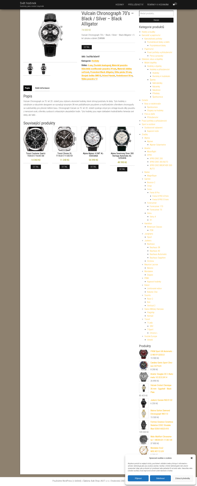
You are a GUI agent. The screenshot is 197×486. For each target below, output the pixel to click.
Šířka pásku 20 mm (123, 72)
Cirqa (149, 186)
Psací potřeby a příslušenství (159, 52)
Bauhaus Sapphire (158, 257)
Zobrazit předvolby (182, 478)
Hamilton (148, 223)
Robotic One (152, 292)
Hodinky (120, 4)
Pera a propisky (156, 56)
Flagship (150, 312)
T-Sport (150, 329)
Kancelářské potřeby (153, 38)
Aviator (147, 148)
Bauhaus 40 (155, 251)
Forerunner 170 (156, 206)
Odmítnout (160, 478)
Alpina (147, 138)
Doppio (150, 275)
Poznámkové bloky (158, 45)
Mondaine (148, 271)
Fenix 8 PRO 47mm (161, 196)
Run (148, 302)
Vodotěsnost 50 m (124, 75)
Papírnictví (148, 49)
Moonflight (151, 151)
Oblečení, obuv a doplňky (152, 59)
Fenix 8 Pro (154, 192)
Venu (149, 213)
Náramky (156, 86)
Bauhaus (151, 244)
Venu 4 (153, 216)
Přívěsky (156, 93)
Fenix (149, 189)
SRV (151, 326)
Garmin (147, 179)
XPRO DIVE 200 (156, 158)
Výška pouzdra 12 (89, 79)
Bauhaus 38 (155, 247)
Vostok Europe (150, 336)
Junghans (148, 234)
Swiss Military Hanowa (153, 309)
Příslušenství (135, 4)
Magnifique (152, 175)
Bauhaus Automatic (158, 254)
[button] (191, 458)
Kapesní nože (153, 131)
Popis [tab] (27, 88)
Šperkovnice (158, 97)
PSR (151, 230)
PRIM (146, 278)
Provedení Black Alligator (102, 72)
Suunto (147, 295)
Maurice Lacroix (151, 264)
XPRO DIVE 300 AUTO (159, 162)
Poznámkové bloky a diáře (158, 42)
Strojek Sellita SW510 (91, 75)
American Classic (154, 227)
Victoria (150, 261)
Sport (149, 237)
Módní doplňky (150, 62)
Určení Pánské (108, 75)
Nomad (150, 316)
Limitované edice (154, 288)
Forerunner (152, 203)
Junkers (147, 240)
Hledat (156, 20)
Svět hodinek (28, 3)
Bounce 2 (151, 182)
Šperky (153, 79)
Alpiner (150, 141)
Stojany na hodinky (155, 110)
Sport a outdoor (148, 124)
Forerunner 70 (156, 209)
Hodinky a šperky (154, 66)
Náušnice (156, 90)
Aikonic (150, 268)
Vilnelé (150, 340)
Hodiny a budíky (148, 32)
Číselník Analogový (102, 65)
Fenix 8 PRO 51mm (161, 199)
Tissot (147, 319)
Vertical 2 (151, 305)
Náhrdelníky (157, 83)
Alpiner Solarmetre (158, 144)
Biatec (147, 172)
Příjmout (138, 478)
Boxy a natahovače (152, 103)
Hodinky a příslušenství (160, 69)
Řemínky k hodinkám (158, 4)
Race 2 (150, 298)
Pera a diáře (149, 114)
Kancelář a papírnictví (151, 35)
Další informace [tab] (42, 88)
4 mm (90, 65)
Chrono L (153, 333)
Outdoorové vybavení (153, 127)
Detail (87, 47)
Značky (145, 134)
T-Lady (150, 322)
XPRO (149, 155)
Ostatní (145, 100)
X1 (151, 220)
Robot (146, 285)
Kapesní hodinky (154, 281)
